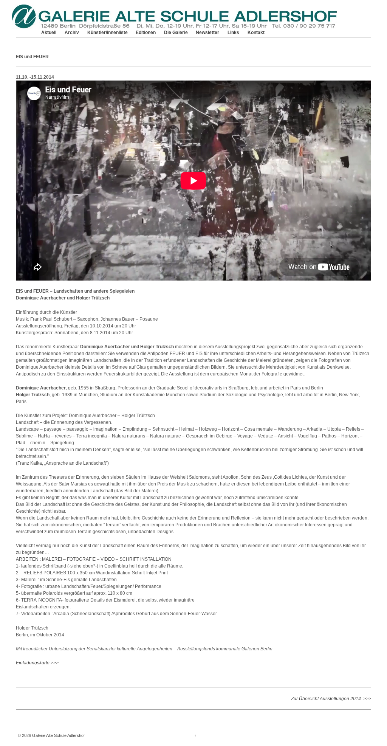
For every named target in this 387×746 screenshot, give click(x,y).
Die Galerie (176, 32)
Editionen (146, 32)
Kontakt (256, 32)
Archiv (72, 32)
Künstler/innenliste (107, 32)
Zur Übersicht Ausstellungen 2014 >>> (331, 698)
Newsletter (207, 32)
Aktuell (48, 32)
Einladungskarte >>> (37, 662)
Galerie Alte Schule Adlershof (58, 735)
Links (233, 32)
